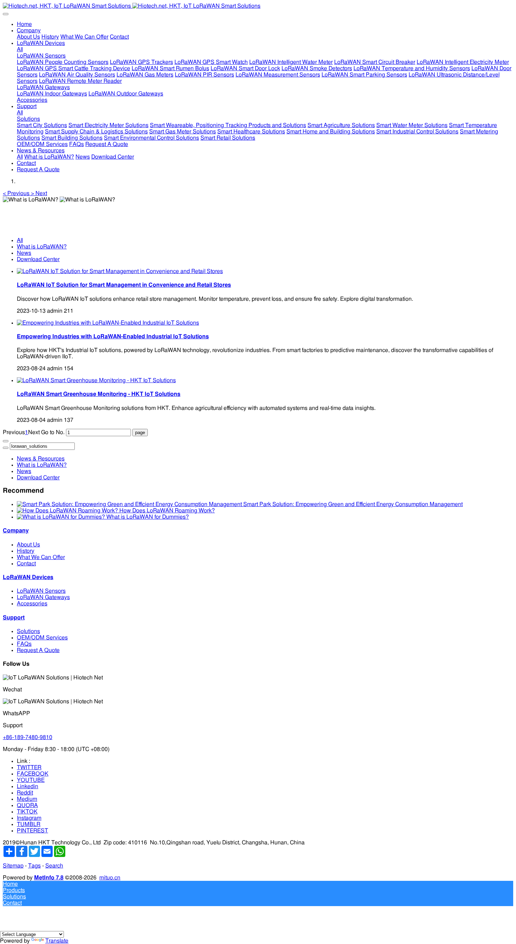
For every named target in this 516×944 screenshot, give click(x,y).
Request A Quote (38, 650)
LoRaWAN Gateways (43, 597)
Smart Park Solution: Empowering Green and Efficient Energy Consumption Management (353, 504)
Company (16, 530)
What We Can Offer (41, 557)
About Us (28, 544)
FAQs (24, 644)
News (24, 253)
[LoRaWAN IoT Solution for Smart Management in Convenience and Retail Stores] (120, 271)
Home (24, 24)
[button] (17, 193)
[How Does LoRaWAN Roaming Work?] (68, 510)
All (20, 49)
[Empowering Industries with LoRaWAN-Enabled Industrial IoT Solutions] (108, 323)
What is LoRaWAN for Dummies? (147, 517)
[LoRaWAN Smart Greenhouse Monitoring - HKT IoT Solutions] (96, 380)
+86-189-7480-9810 (27, 737)
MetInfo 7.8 (49, 877)
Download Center (38, 259)
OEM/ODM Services (42, 637)
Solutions (28, 631)
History (25, 551)
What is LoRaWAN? (42, 247)
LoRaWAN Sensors (41, 591)
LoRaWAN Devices (28, 577)
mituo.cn (109, 877)
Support (14, 617)
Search (54, 866)
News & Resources (41, 458)
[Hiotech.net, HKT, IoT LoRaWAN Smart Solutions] (258, 6)
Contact (26, 563)
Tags (34, 866)
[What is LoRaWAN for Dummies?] (61, 517)
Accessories (32, 603)
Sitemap (13, 866)
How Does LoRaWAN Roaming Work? (167, 510)
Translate (56, 941)
